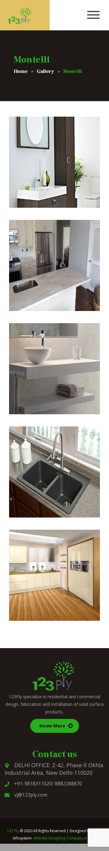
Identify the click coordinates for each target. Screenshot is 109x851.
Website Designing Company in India (65, 838)
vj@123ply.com (30, 794)
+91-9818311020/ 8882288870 (48, 783)
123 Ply (13, 830)
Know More (52, 726)
